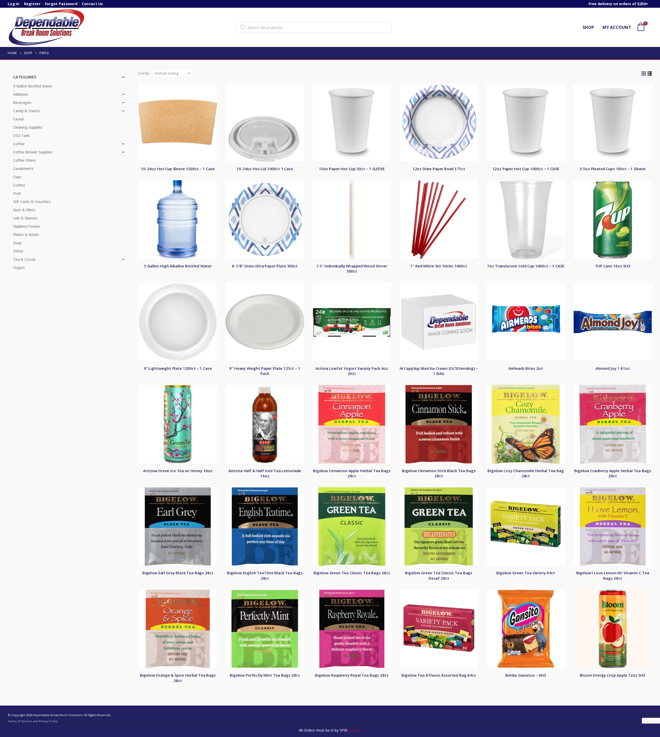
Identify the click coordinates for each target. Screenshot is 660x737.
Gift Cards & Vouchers (32, 201)
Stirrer (18, 251)
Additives (20, 94)
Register (32, 3)
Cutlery (19, 185)
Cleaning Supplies (27, 127)
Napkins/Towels (26, 226)
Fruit (17, 193)
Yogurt (19, 267)
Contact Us (92, 3)
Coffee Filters (24, 160)
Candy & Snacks (26, 110)
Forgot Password (61, 3)
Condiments (23, 168)
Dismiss (354, 730)
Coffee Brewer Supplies (32, 152)
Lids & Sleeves (25, 218)
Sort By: (144, 73)
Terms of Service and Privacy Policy (33, 721)
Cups (17, 176)
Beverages (22, 102)
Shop (588, 27)
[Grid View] (643, 73)
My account (617, 27)
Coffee (18, 143)
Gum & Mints (24, 209)
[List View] (649, 73)
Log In (14, 3)
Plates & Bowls (26, 234)
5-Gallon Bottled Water (32, 86)
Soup (17, 242)
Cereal (18, 119)
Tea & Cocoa (24, 259)
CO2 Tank (21, 135)
